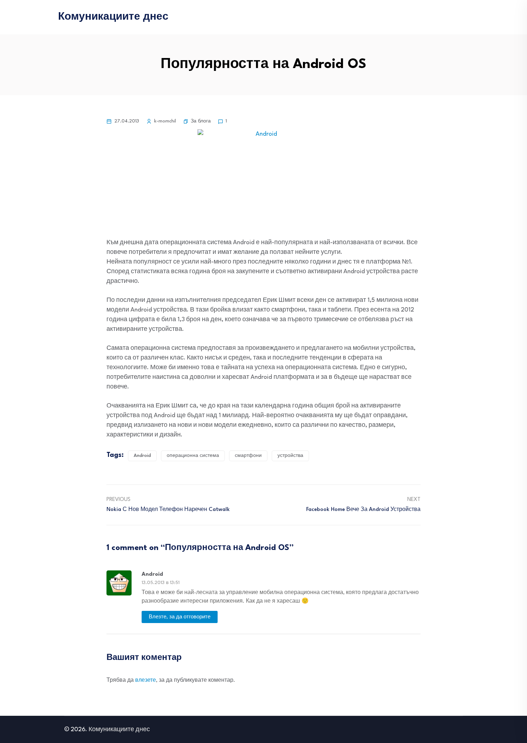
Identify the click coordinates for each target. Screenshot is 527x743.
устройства (290, 455)
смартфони (248, 455)
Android (142, 455)
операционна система (193, 455)
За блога (201, 121)
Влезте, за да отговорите (179, 616)
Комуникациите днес (113, 17)
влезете (145, 680)
